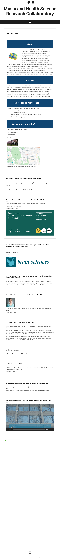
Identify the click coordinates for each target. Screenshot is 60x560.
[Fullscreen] (52, 429)
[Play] (8, 429)
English (51, 38)
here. (30, 188)
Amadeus (36, 557)
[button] (30, 417)
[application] (30, 417)
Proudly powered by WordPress (22, 557)
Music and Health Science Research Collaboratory (30, 11)
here (32, 189)
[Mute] (50, 429)
